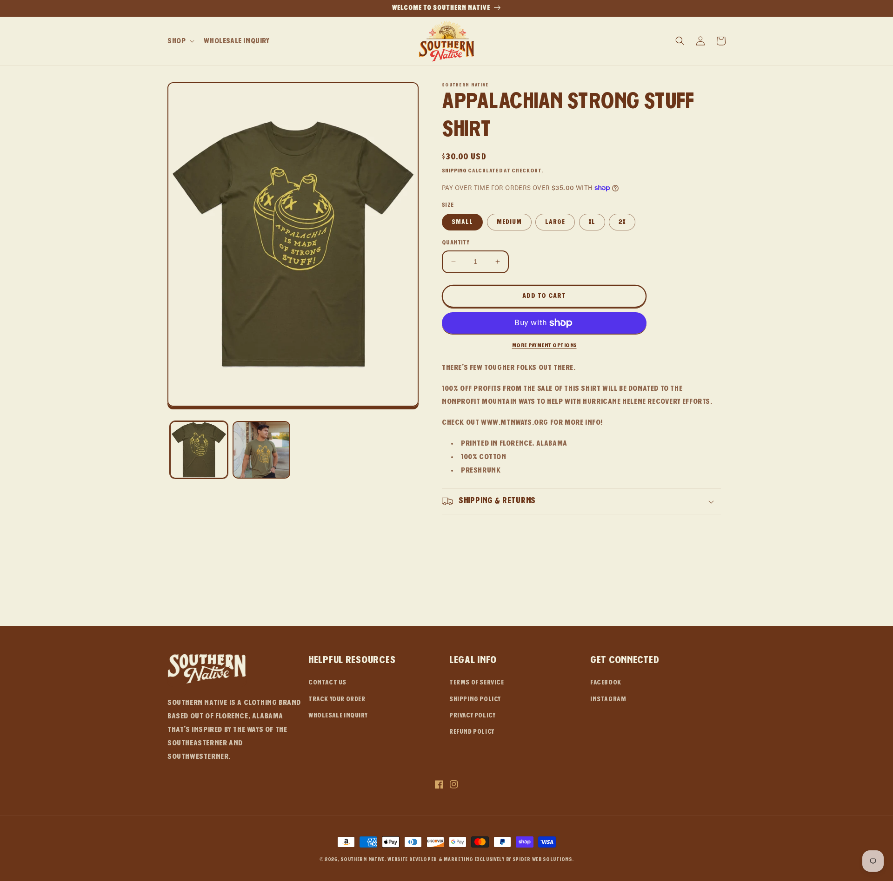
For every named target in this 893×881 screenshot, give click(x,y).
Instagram (608, 699)
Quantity (455, 242)
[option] (446, 8)
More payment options (544, 345)
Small (462, 222)
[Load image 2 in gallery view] (262, 450)
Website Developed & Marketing (430, 859)
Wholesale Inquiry (337, 715)
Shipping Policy (475, 699)
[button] (180, 41)
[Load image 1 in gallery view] (199, 450)
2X (622, 222)
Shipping (454, 170)
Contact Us (327, 682)
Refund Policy (471, 732)
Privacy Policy (472, 715)
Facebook (605, 682)
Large (555, 222)
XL (592, 222)
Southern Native (362, 859)
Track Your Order (337, 699)
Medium (509, 222)
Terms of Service (476, 682)
